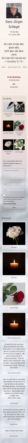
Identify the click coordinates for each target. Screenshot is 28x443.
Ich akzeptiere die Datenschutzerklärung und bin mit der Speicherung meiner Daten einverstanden (14, 199)
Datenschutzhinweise (9, 203)
